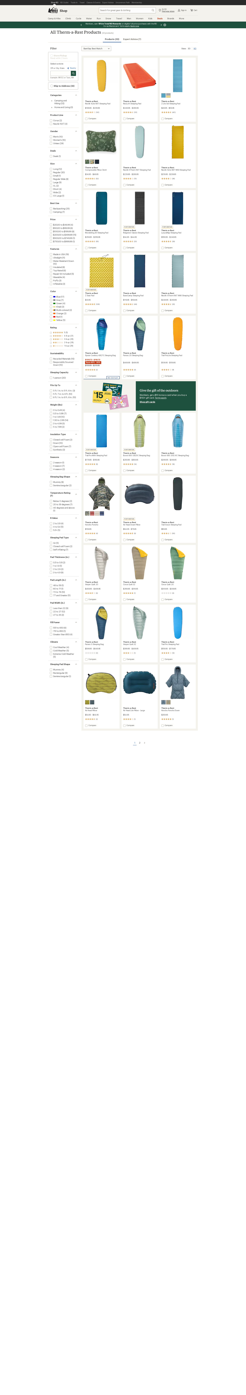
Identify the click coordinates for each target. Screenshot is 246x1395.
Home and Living (62, 107)
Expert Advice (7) (132, 39)
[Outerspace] (97, 162)
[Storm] (163, 702)
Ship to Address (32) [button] (63, 86)
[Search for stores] (73, 73)
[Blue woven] (92, 702)
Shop (63, 10)
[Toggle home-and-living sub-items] (51, 107)
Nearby (73, 68)
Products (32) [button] (112, 39)
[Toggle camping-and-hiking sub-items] (51, 100)
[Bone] (97, 513)
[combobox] (127, 10)
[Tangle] (92, 513)
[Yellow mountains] (87, 702)
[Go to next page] (144, 742)
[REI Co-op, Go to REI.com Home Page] (53, 10)
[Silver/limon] (168, 95)
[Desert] (92, 162)
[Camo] (87, 513)
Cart (195, 10)
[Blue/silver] (163, 95)
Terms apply (160, 398)
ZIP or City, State (57, 68)
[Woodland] (87, 162)
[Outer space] (102, 513)
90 (195, 48)
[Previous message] (81, 25)
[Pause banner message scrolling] (164, 25)
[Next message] (161, 25)
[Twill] (168, 702)
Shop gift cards (147, 402)
